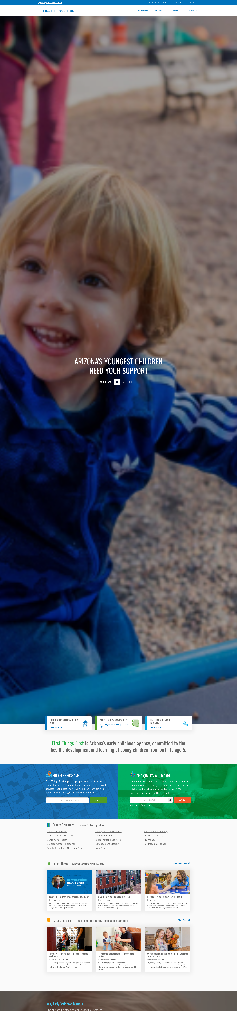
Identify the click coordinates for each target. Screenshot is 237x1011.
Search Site (191, 3)
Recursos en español (155, 843)
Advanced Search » (140, 805)
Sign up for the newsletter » (50, 2)
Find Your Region (156, 2)
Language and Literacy (107, 843)
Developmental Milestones (61, 843)
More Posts (183, 920)
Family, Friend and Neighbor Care (65, 848)
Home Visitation (104, 835)
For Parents (142, 10)
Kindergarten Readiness (108, 839)
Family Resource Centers (108, 831)
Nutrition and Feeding (155, 831)
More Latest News (180, 863)
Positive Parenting (153, 835)
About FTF (159, 10)
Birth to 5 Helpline (57, 831)
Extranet (175, 2)
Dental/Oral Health (57, 839)
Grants (175, 10)
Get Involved (191, 10)
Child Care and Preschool (60, 835)
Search (182, 800)
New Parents (102, 848)
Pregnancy (149, 839)
